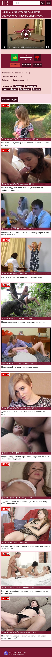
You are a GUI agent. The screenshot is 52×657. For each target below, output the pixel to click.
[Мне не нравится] (37, 57)
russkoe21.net (21, 652)
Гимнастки (31, 86)
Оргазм (36, 89)
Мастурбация (10, 89)
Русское (18, 86)
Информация (15, 64)
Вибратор (24, 89)
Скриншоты (26, 64)
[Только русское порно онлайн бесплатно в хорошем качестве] (4, 3)
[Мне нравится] (14, 57)
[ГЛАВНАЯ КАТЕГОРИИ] (48, 3)
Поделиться (37, 64)
